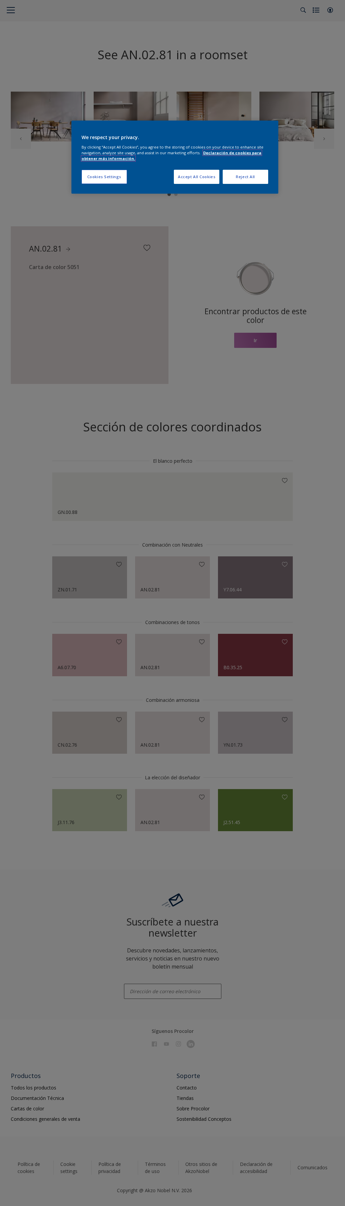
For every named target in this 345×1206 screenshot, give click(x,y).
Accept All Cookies (196, 176)
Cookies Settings (104, 176)
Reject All (245, 176)
